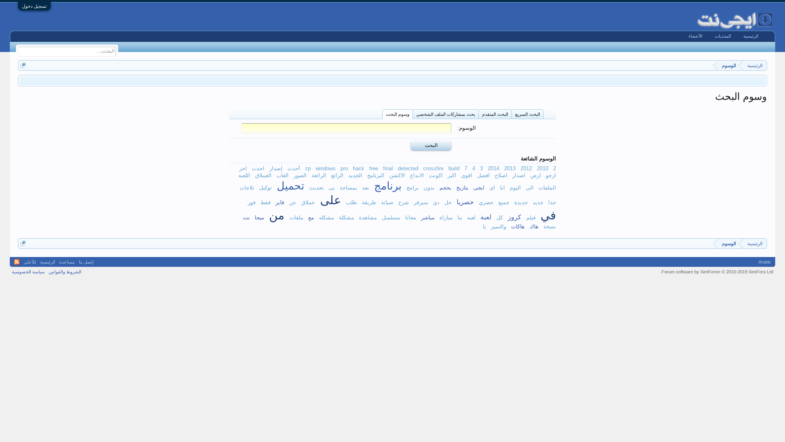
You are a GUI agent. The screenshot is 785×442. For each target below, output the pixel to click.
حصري (486, 202)
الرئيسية (750, 36)
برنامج (387, 186)
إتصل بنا (86, 261)
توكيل (265, 188)
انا (502, 188)
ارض (535, 175)
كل (499, 217)
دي (436, 202)
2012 (526, 168)
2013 (510, 168)
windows (326, 168)
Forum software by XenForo (716, 271)
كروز (514, 217)
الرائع (337, 175)
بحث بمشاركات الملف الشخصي (445, 114)
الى (530, 188)
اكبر (452, 175)
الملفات (547, 188)
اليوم (515, 188)
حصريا (465, 201)
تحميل (290, 186)
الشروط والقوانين (65, 271)
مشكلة (346, 217)
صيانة (387, 202)
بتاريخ (462, 188)
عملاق (308, 202)
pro (344, 168)
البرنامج (375, 175)
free (373, 168)
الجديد (355, 175)
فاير (280, 202)
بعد (365, 188)
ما (460, 217)
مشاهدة (368, 217)
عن (292, 202)
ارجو (551, 175)
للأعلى (30, 261)
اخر (243, 168)
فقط (265, 202)
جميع (503, 202)
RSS (17, 262)
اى (492, 188)
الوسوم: (467, 128)
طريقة (369, 202)
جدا (552, 202)
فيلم (531, 217)
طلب (351, 202)
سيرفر (421, 202)
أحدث (293, 168)
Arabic (764, 261)
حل (448, 202)
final (388, 168)
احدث (258, 168)
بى (332, 188)
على (330, 200)
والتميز (498, 226)
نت (246, 217)
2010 (542, 168)
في (548, 215)
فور (252, 202)
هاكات (518, 226)
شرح (403, 202)
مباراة (446, 217)
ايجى (478, 188)
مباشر (428, 217)
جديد (538, 202)
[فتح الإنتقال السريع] (23, 65)
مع (311, 217)
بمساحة (348, 188)
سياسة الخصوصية (28, 271)
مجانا (410, 217)
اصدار (518, 175)
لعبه (471, 217)
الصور (300, 175)
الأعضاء (695, 36)
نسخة (549, 226)
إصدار (276, 168)
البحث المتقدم (495, 114)
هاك (533, 226)
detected (408, 168)
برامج (412, 188)
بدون (429, 188)
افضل (483, 175)
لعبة (485, 217)
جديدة (521, 202)
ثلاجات (247, 188)
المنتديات (723, 36)
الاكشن (397, 175)
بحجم (445, 188)
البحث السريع (527, 114)
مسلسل (391, 217)
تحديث (316, 188)
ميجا (259, 217)
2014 (493, 168)
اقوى (466, 175)
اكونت (436, 175)
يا (484, 226)
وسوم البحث (397, 114)
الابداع (417, 175)
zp (308, 168)
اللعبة (244, 175)
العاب (282, 175)
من (277, 215)
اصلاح (501, 175)
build (454, 168)
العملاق (263, 175)
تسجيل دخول (34, 6)
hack (358, 168)
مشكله (326, 217)
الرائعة (319, 175)
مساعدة (67, 261)
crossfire (433, 168)
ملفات (296, 217)
